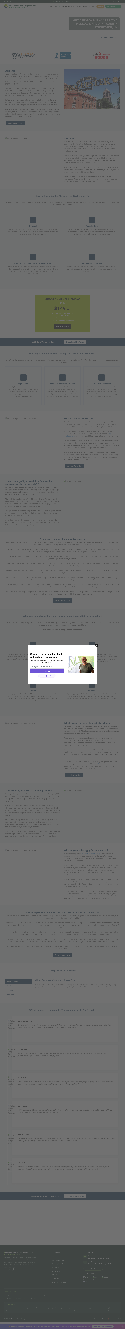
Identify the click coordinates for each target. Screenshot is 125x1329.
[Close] (96, 645)
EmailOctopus (51, 675)
